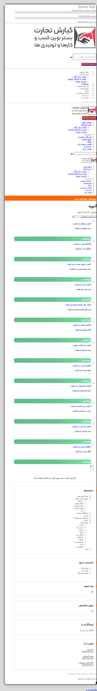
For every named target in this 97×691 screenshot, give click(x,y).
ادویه (81, 525)
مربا (81, 544)
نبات (86, 549)
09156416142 (87, 665)
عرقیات (80, 537)
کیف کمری (78, 508)
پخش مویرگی (82, 573)
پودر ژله (80, 527)
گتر (81, 510)
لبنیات (85, 520)
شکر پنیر (79, 534)
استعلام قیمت (86, 239)
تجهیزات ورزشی (81, 498)
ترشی (80, 530)
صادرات (85, 570)
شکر (81, 532)
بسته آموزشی (82, 496)
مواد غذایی (84, 522)
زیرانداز (80, 501)
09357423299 (87, 658)
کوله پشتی (78, 503)
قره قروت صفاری (80, 518)
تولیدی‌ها (84, 568)
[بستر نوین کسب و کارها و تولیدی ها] (64, 48)
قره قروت (79, 542)
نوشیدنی (79, 547)
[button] (87, 651)
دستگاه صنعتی (82, 513)
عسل (81, 539)
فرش (86, 515)
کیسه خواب (78, 506)
